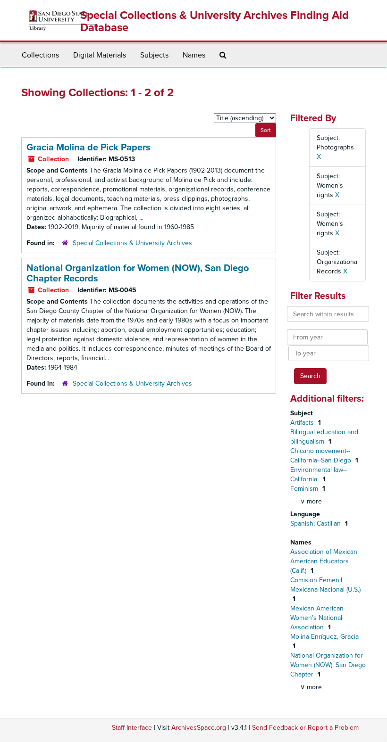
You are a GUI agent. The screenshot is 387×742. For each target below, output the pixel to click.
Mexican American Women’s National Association (317, 617)
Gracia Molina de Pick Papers (88, 147)
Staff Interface (132, 728)
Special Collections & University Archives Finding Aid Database (214, 21)
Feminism (305, 489)
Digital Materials (99, 55)
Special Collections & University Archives (132, 243)
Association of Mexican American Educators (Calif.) (323, 561)
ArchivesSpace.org (198, 728)
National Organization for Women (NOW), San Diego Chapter (328, 664)
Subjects (154, 55)
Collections (40, 55)
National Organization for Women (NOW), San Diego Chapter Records (137, 273)
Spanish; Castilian (316, 523)
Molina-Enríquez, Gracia (324, 637)
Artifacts (303, 423)
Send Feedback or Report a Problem (305, 728)
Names (194, 55)
